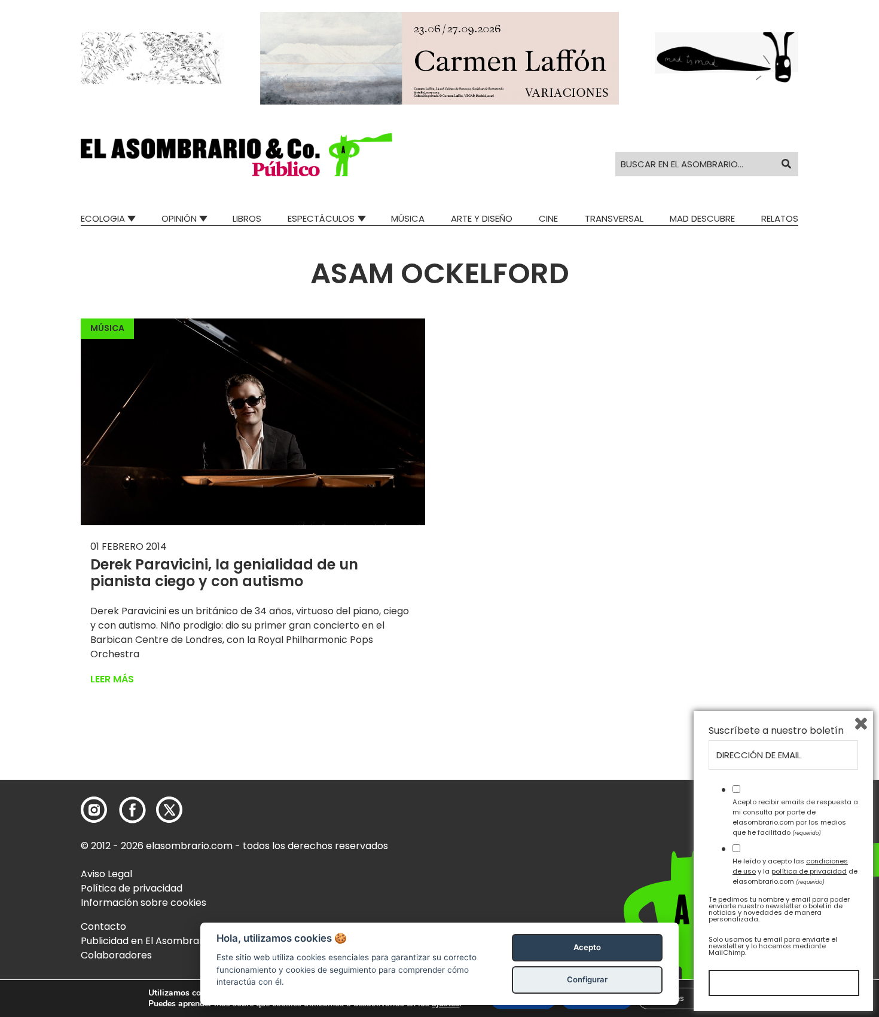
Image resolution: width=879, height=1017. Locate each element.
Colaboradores (116, 955)
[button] (236, 154)
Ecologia (103, 218)
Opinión (179, 218)
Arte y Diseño (481, 218)
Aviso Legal (106, 874)
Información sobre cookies (143, 902)
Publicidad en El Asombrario (146, 941)
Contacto (103, 926)
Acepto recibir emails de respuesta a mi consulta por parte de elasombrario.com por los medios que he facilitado (795, 817)
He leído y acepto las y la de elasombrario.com (794, 871)
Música (408, 218)
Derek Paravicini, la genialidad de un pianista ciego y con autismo (224, 573)
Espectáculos (321, 218)
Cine (548, 218)
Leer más (112, 679)
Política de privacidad (131, 888)
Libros (247, 218)
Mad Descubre (702, 218)
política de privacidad (809, 871)
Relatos (779, 218)
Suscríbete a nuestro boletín (776, 731)
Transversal (614, 218)
